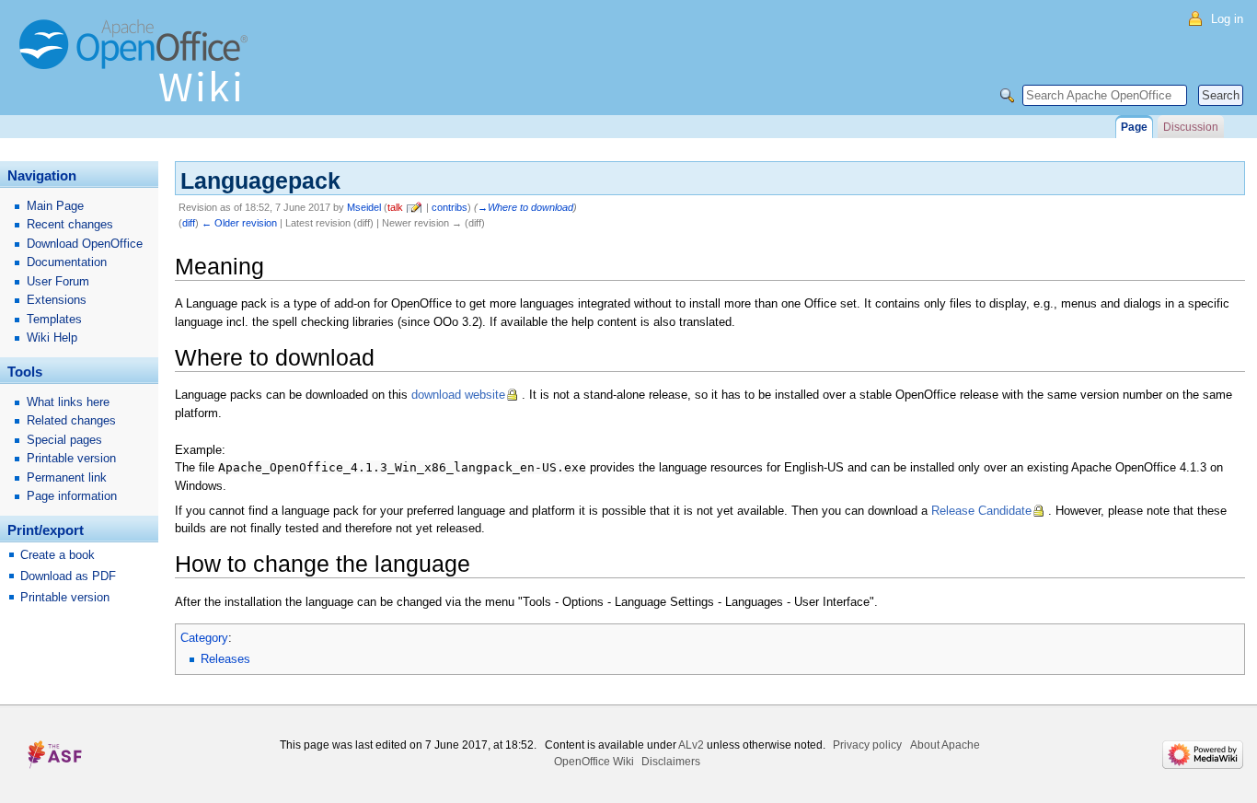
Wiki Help (52, 337)
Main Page (55, 206)
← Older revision (239, 222)
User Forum (58, 281)
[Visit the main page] (138, 69)
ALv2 (691, 745)
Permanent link (67, 477)
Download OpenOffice (85, 243)
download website (458, 395)
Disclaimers (670, 761)
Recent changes (70, 224)
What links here (68, 402)
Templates (54, 319)
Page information (72, 496)
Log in (1227, 19)
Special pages (64, 440)
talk (395, 207)
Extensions (56, 300)
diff (188, 222)
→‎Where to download (525, 207)
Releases (225, 659)
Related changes (71, 420)
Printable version (71, 458)
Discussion (1190, 127)
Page (1134, 127)
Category (204, 638)
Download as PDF (68, 576)
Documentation (67, 262)
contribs (449, 207)
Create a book (57, 555)
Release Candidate (981, 511)
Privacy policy (867, 745)
